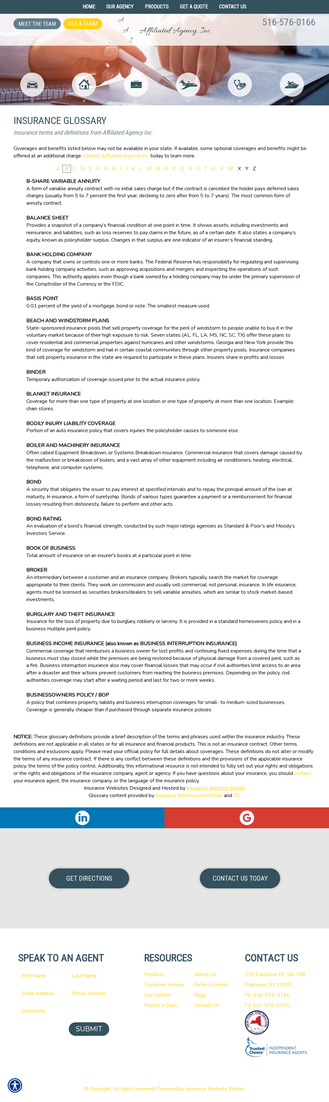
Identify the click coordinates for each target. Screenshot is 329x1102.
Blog (199, 995)
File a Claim (82, 24)
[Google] (246, 818)
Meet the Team (37, 24)
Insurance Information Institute (189, 795)
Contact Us (206, 1005)
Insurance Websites (106, 788)
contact (302, 773)
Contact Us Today (240, 878)
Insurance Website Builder (216, 788)
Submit (89, 1029)
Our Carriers (157, 995)
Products (154, 974)
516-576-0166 (289, 22)
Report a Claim (160, 1005)
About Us (205, 974)
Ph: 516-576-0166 (267, 995)
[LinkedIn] (82, 818)
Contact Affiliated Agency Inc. (116, 155)
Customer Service (164, 984)
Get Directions (89, 878)
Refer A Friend (210, 984)
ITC (236, 795)
